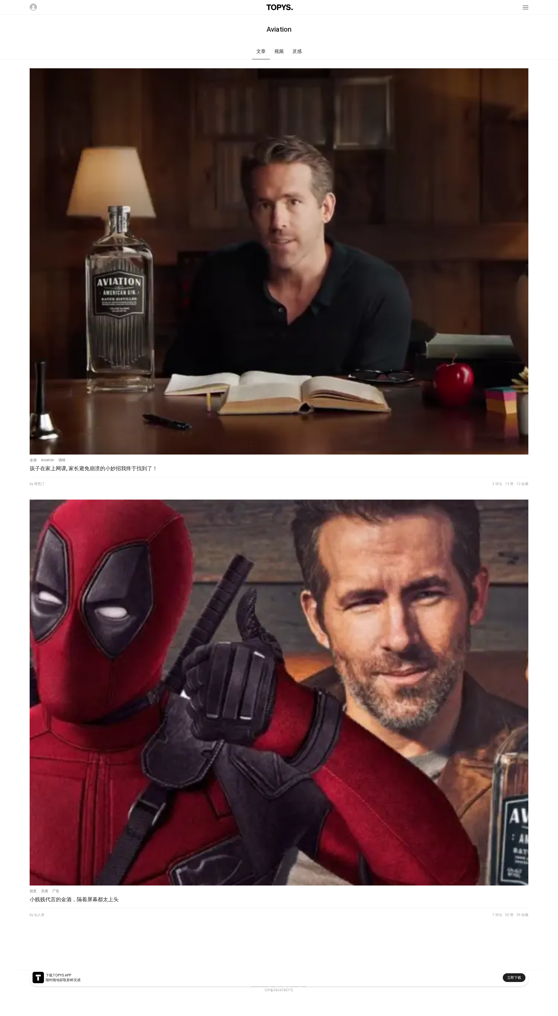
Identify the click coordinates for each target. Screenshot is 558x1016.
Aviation (47, 460)
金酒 (33, 460)
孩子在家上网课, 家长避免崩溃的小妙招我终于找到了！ (94, 468)
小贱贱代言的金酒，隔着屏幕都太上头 (74, 899)
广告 (55, 891)
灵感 (44, 891)
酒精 (61, 460)
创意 (33, 891)
